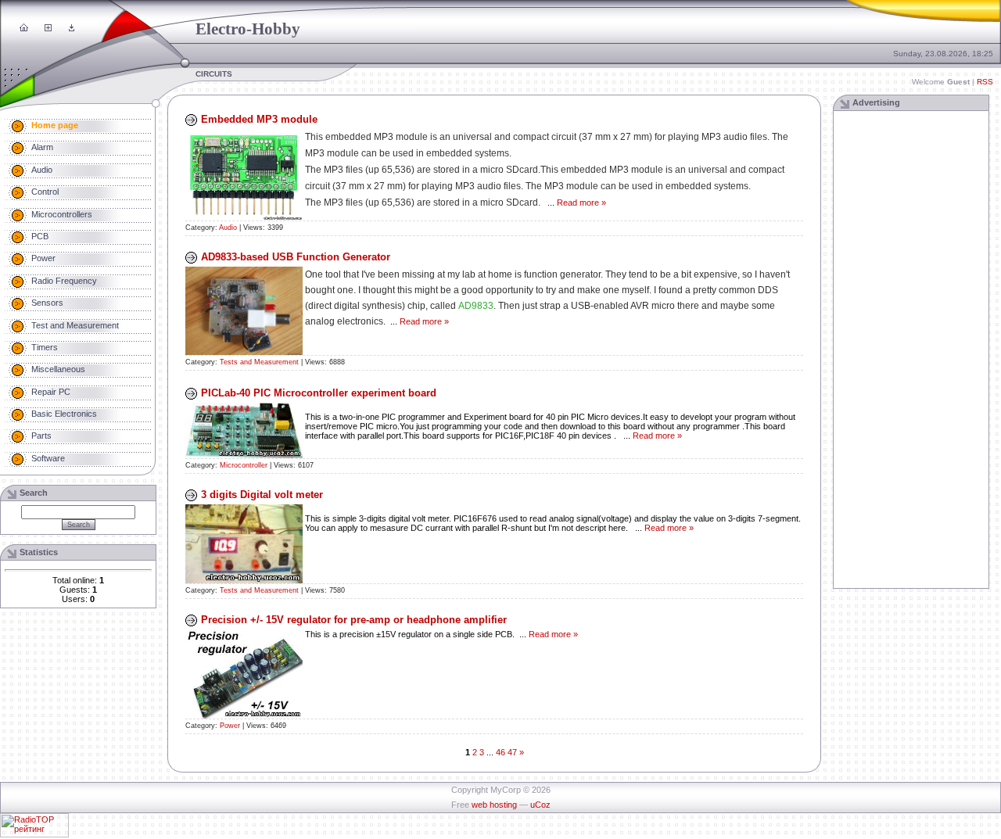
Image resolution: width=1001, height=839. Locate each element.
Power (230, 726)
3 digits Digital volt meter (262, 494)
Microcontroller (243, 465)
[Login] (71, 28)
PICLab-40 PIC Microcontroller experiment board (318, 393)
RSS (985, 81)
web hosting (494, 804)
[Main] (24, 28)
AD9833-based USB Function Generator (295, 257)
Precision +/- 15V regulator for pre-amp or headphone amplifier (354, 620)
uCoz (540, 804)
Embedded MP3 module (259, 119)
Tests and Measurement (259, 362)
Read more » (581, 202)
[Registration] (48, 28)
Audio (228, 227)
